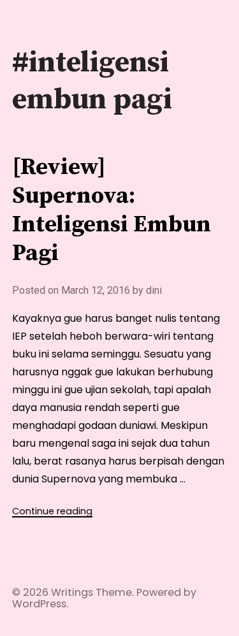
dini (154, 290)
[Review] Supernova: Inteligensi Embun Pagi (111, 210)
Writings (72, 592)
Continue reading (52, 511)
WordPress (39, 603)
